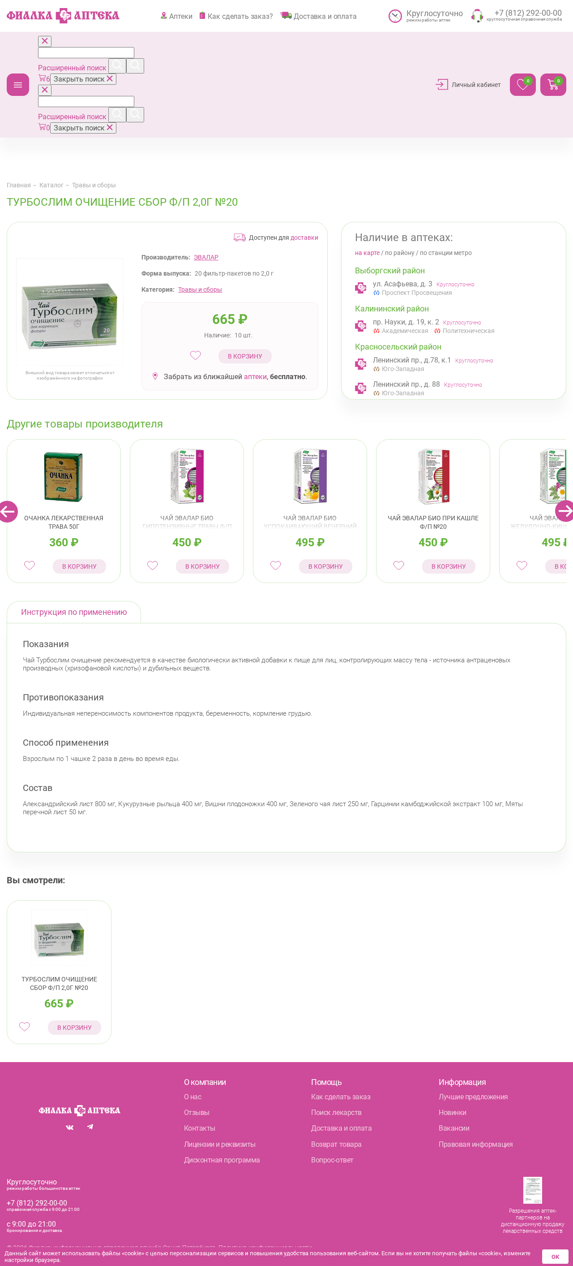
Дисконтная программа (222, 1160)
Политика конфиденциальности (265, 1247)
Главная (19, 185)
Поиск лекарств (336, 1112)
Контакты (199, 1128)
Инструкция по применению (74, 612)
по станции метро (446, 252)
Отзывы (197, 1112)
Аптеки (180, 16)
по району (400, 252)
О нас (192, 1097)
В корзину (245, 356)
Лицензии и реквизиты (220, 1144)
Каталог (18, 84)
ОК (555, 1256)
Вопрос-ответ (332, 1160)
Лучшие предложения (473, 1097)
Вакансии (454, 1128)
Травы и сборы (94, 185)
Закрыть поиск (80, 79)
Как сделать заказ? (240, 16)
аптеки (255, 376)
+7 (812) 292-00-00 (37, 1203)
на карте (367, 252)
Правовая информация (476, 1144)
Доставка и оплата (325, 16)
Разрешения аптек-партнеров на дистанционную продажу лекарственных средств (532, 1221)
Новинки (452, 1112)
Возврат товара (336, 1144)
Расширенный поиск (73, 68)
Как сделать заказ (340, 1097)
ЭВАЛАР (206, 257)
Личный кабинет (476, 84)
